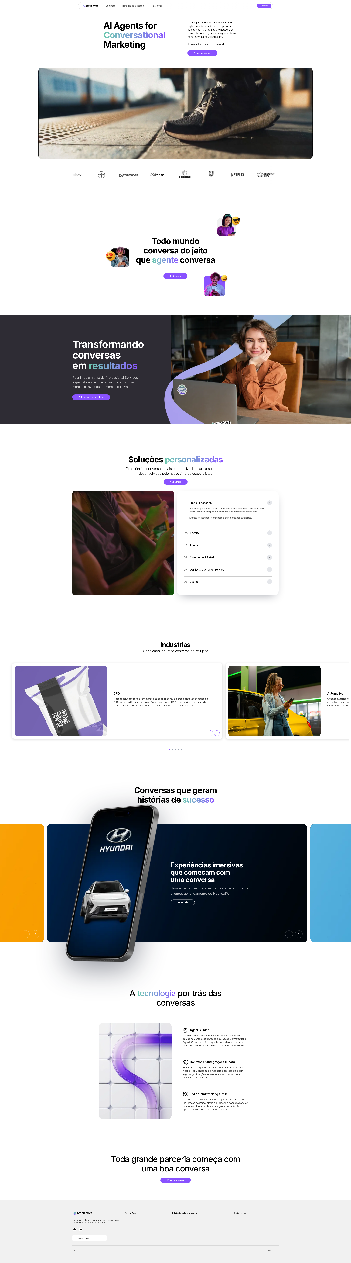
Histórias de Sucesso (133, 5)
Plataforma (156, 5)
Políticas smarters (273, 1251)
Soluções (110, 5)
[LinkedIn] (80, 1229)
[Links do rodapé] (96, 1213)
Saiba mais (175, 276)
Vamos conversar (202, 53)
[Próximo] (299, 934)
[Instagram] (74, 1229)
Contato (264, 6)
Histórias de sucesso (184, 1213)
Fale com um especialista (91, 397)
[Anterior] (289, 934)
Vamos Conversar (175, 1180)
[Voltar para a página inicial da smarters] (91, 5)
